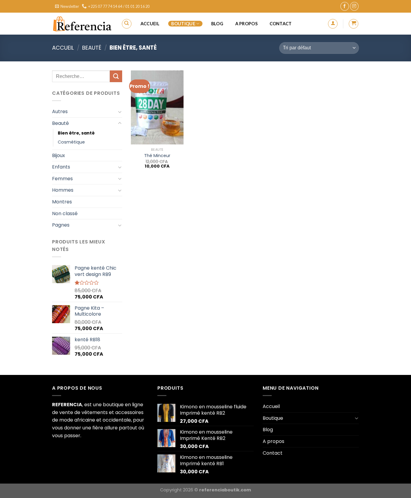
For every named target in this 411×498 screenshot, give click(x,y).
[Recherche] (126, 24)
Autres (60, 111)
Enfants (61, 166)
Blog (217, 23)
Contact (281, 23)
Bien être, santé (76, 133)
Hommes (62, 190)
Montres (62, 201)
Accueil (150, 23)
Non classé (65, 213)
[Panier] (353, 24)
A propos (246, 23)
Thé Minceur (157, 156)
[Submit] (116, 76)
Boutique (183, 23)
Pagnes (61, 224)
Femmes (62, 178)
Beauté (91, 47)
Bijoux (58, 155)
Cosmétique (71, 142)
